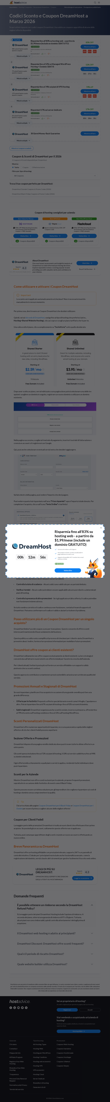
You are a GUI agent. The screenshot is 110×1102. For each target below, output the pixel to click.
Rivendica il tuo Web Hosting (17, 1069)
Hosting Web (38, 1049)
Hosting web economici (42, 1061)
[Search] (95, 2)
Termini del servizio (16, 1089)
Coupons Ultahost (63, 1061)
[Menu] (99, 2)
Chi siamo (13, 1044)
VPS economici (38, 1070)
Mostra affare (89, 47)
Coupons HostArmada (65, 1053)
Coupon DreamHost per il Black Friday (55, 805)
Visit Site (85, 263)
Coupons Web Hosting (65, 1044)
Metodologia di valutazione (73, 7)
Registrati (67, 1010)
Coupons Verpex (63, 1066)
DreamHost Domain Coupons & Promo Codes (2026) (31, 189)
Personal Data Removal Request (18, 1080)
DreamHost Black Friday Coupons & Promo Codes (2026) (33, 194)
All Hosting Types (39, 1044)
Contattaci (13, 1049)
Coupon (25, 167)
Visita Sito (68, 570)
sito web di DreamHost (35, 317)
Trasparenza (14, 1074)
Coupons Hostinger (64, 1057)
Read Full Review (85, 269)
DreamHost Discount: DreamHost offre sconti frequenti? (50, 943)
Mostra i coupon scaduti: (21, 148)
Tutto (16, 167)
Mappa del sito (15, 1053)
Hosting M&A (77, 1031)
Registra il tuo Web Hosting (16, 1062)
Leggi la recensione (81, 878)
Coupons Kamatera (64, 1049)
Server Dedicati (38, 1079)
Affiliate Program (15, 1057)
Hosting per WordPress (42, 1053)
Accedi (90, 1010)
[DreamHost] (20, 262)
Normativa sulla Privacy (18, 1085)
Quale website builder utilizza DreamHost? (42, 964)
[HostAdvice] (18, 2)
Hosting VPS (38, 1066)
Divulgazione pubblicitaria (92, 7)
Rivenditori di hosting (41, 1083)
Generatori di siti (39, 1087)
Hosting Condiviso (40, 1057)
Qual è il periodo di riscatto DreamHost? (40, 953)
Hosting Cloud (38, 1074)
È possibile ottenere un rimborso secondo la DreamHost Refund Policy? (49, 906)
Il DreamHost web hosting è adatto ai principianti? (46, 933)
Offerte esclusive (38, 167)
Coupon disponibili (25, 241)
